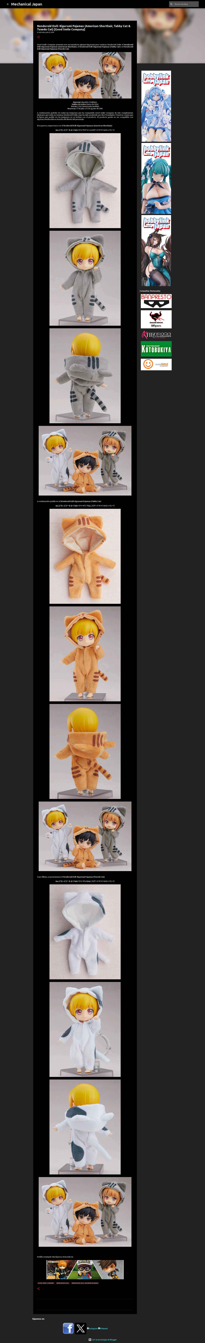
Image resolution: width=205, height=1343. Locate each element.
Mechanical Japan (26, 4)
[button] (38, 37)
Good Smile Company (46, 1283)
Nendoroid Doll (63, 1283)
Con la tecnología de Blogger (104, 1340)
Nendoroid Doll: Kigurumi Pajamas (85, 1283)
